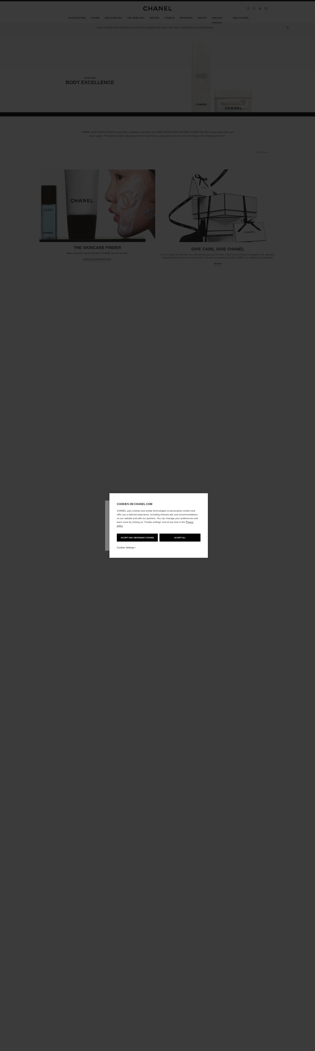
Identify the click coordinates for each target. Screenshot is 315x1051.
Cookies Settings (125, 547)
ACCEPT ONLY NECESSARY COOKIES (137, 538)
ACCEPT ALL (180, 538)
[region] (158, 525)
